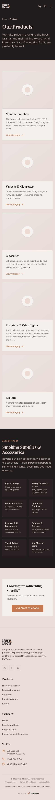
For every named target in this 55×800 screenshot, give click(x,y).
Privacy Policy (10, 782)
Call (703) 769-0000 (27, 608)
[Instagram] (4, 667)
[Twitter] (18, 667)
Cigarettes (7, 694)
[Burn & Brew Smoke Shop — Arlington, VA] (6, 6)
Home (4, 19)
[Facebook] (11, 667)
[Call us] (39, 6)
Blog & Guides (9, 729)
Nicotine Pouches (11, 685)
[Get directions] (45, 6)
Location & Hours (10, 725)
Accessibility (44, 782)
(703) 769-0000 (14, 759)
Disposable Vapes (11, 690)
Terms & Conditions (28, 782)
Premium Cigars (10, 699)
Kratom (5, 703)
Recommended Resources (15, 734)
